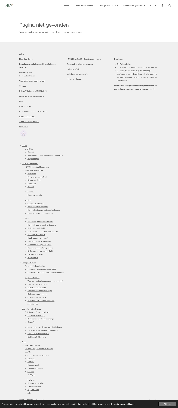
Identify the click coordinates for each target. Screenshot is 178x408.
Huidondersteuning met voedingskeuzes (43, 210)
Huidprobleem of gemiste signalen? (41, 225)
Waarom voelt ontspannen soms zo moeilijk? (45, 281)
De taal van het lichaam (36, 287)
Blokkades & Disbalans (36, 337)
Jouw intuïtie (32, 304)
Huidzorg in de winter (36, 235)
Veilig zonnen (32, 258)
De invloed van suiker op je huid (40, 248)
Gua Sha (28, 352)
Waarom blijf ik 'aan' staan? (38, 284)
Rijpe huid (31, 183)
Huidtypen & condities (34, 170)
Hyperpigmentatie (34, 195)
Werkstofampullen (35, 368)
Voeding (28, 200)
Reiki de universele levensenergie (40, 319)
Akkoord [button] (167, 404)
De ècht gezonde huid (36, 228)
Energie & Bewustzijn (36, 315)
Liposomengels (33, 365)
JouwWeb (155, 400)
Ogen (32, 375)
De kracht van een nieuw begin (39, 291)
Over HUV (29, 149)
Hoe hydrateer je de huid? (37, 238)
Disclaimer (23, 127)
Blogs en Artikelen (32, 277)
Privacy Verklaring (27, 116)
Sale (29, 393)
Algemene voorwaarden (29, 122)
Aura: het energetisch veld (38, 333)
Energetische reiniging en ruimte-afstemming (45, 272)
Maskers (30, 362)
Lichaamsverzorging (35, 383)
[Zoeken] (170, 5)
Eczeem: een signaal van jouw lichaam (42, 231)
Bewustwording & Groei (31, 309)
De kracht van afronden (37, 294)
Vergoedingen (33, 158)
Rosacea (30, 187)
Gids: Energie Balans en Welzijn (37, 312)
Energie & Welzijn (29, 263)
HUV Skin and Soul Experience (37, 167)
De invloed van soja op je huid (39, 244)
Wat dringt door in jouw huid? (39, 241)
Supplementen (33, 389)
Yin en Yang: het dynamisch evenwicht (42, 330)
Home (24, 145)
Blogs (27, 218)
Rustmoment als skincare (37, 207)
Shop (24, 342)
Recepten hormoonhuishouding (40, 213)
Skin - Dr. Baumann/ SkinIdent (37, 355)
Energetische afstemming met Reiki (41, 269)
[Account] (162, 5)
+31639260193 (41, 91)
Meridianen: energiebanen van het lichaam (44, 327)
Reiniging (31, 358)
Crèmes (30, 371)
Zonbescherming (34, 386)
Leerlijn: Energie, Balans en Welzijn (39, 348)
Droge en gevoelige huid (37, 177)
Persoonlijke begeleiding (35, 266)
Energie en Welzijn (32, 345)
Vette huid (31, 173)
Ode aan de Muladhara (36, 297)
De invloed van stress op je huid (40, 251)
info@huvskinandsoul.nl (34, 96)
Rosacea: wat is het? (35, 254)
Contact (30, 152)
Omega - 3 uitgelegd (35, 203)
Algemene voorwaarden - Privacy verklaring (45, 155)
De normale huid (34, 180)
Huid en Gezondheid (30, 164)
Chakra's (30, 322)
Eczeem (30, 192)
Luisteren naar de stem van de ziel (40, 300)
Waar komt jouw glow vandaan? (40, 221)
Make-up (31, 380)
